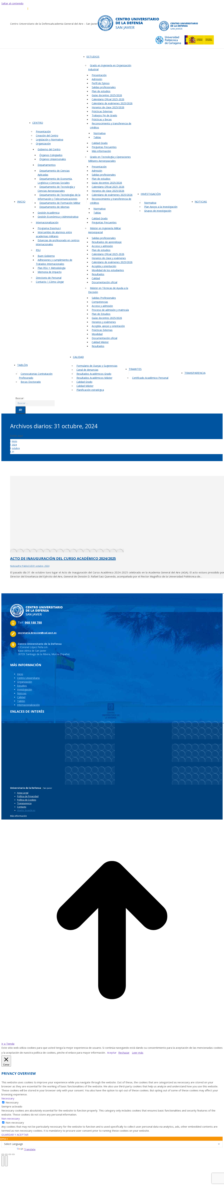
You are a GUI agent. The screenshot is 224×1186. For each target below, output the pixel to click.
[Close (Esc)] (2, 1154)
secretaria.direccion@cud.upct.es (65, 8)
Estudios (22, 685)
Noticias (14, 565)
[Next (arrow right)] (6, 1160)
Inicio (20, 674)
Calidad (21, 697)
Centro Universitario (28, 678)
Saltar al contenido (12, 3)
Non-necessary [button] (10, 1118)
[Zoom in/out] (13, 1154)
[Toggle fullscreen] (9, 1154)
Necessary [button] (7, 1098)
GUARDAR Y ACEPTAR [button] (14, 1134)
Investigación (24, 689)
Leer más (137, 1052)
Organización (24, 681)
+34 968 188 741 (37, 8)
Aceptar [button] (112, 1052)
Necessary (12, 1102)
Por (25, 565)
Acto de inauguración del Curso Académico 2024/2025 (63, 558)
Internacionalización (28, 705)
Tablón (21, 701)
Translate (30, 1149)
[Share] (6, 1154)
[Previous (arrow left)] (2, 1160)
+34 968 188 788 (18, 8)
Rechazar (124, 1052)
